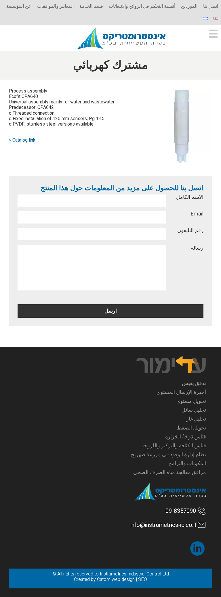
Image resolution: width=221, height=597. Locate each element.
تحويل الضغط (191, 428)
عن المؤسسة (18, 6)
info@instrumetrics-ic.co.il (163, 525)
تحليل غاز (196, 419)
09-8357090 (180, 511)
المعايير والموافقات (55, 6)
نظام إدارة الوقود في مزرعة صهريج (168, 455)
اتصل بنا (210, 6)
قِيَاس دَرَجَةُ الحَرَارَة (185, 437)
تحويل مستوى (191, 401)
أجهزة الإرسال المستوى (181, 392)
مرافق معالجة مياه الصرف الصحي (169, 472)
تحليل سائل (194, 410)
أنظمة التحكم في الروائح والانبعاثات (142, 6)
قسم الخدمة (91, 6)
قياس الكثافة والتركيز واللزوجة (173, 446)
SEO (142, 579)
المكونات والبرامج (187, 463)
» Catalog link (22, 140)
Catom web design (116, 579)
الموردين (189, 6)
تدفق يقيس (194, 383)
